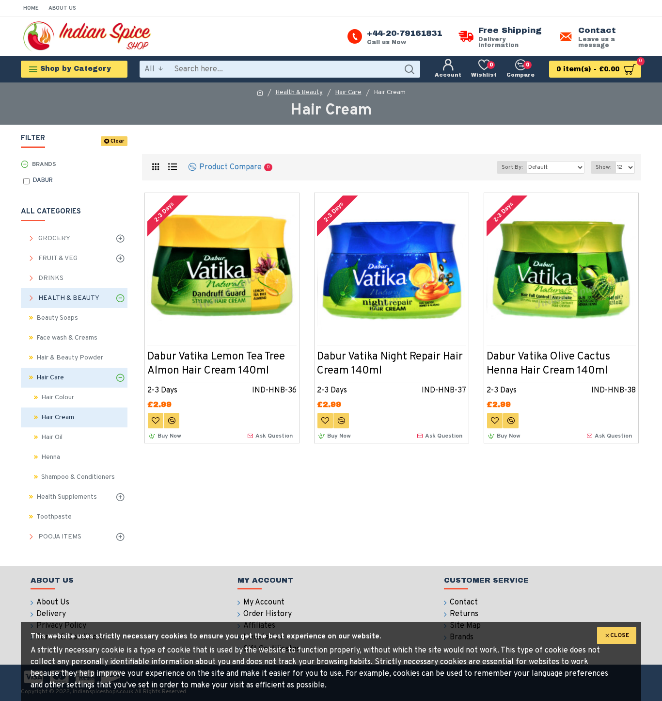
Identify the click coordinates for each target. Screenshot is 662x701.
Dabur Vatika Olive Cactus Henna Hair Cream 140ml (548, 363)
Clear (117, 141)
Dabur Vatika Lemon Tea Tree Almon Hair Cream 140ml (216, 363)
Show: (603, 167)
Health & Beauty (299, 93)
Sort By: (512, 167)
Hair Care (348, 93)
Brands (44, 164)
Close (619, 635)
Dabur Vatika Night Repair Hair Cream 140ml (390, 363)
